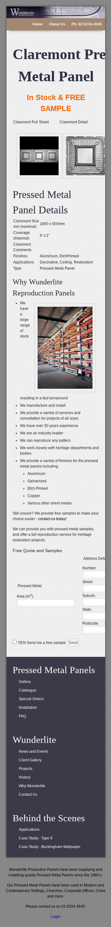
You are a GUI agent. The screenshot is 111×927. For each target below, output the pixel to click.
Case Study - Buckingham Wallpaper (49, 847)
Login (55, 916)
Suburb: (89, 596)
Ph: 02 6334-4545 (87, 24)
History (25, 777)
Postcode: (90, 623)
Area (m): (25, 596)
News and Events (33, 751)
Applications (29, 829)
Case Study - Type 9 (35, 838)
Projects (25, 769)
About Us (57, 24)
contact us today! (52, 519)
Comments (22, 250)
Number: (89, 568)
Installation (28, 707)
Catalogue (27, 690)
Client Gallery (30, 760)
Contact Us (28, 794)
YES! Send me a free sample (42, 643)
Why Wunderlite (32, 786)
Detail (83, 122)
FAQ (22, 716)
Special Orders (31, 699)
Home (37, 24)
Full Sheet (40, 122)
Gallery (25, 682)
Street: (87, 582)
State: (87, 609)
